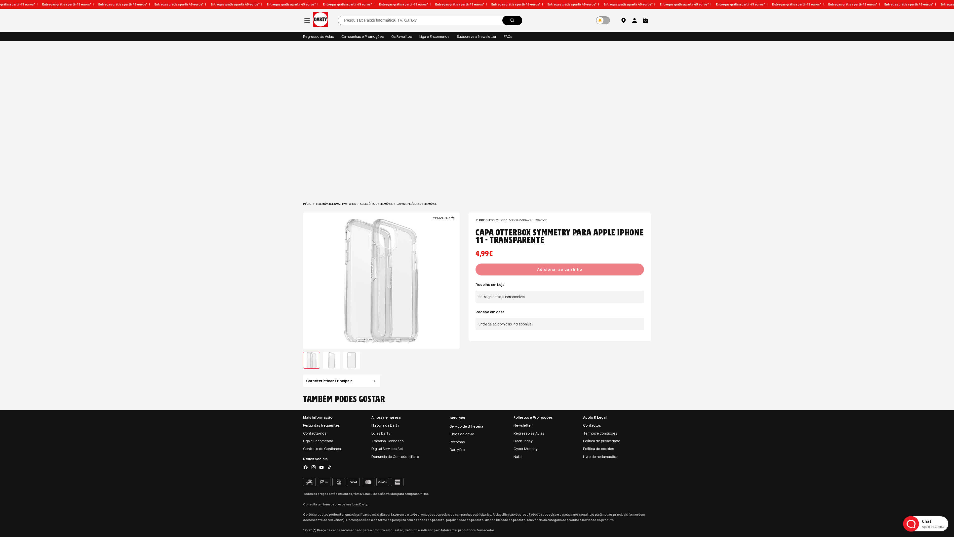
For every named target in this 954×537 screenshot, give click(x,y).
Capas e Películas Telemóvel (417, 204)
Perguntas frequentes (321, 425)
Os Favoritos (401, 36)
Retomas (457, 442)
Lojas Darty (380, 433)
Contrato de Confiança (322, 448)
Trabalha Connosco (387, 441)
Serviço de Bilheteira (466, 426)
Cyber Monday (525, 448)
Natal (518, 456)
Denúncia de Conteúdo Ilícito (395, 456)
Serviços (457, 417)
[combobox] (430, 20)
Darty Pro (457, 449)
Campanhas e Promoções (362, 36)
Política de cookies (598, 448)
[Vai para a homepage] (320, 20)
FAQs (508, 36)
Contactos (592, 425)
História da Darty (385, 425)
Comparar (441, 218)
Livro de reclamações (600, 456)
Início (307, 204)
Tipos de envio (462, 434)
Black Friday (523, 441)
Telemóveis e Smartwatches (336, 204)
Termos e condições (600, 433)
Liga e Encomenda (434, 36)
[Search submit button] (512, 20)
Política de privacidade (601, 441)
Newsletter (523, 425)
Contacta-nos (314, 433)
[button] (645, 20)
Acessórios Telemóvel (376, 204)
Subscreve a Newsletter (476, 36)
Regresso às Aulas (318, 36)
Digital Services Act (387, 448)
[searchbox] (430, 20)
